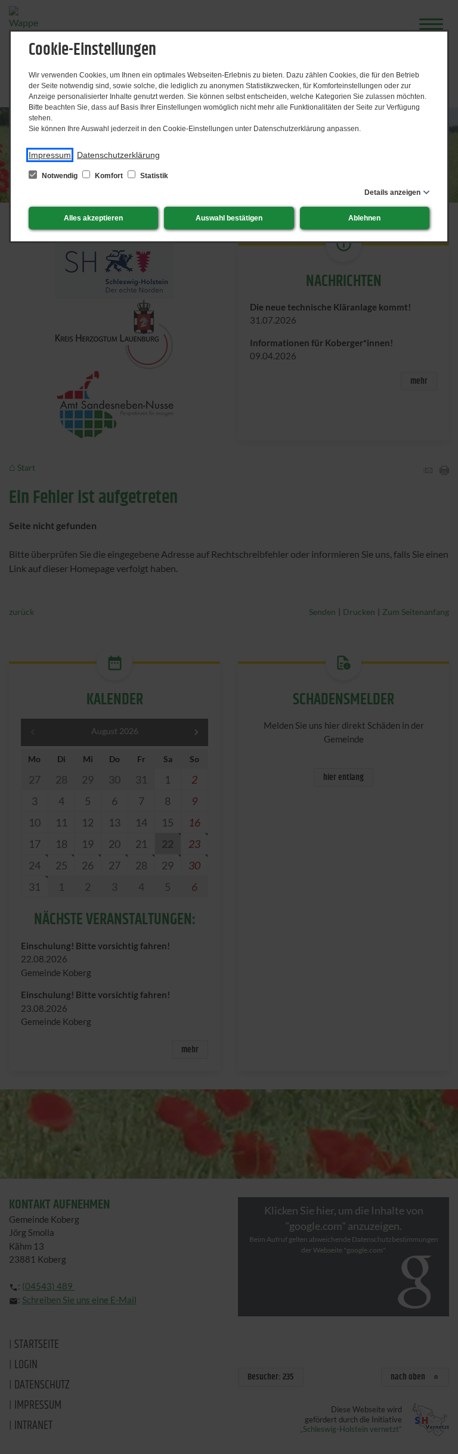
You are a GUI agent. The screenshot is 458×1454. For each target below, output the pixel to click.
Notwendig (59, 176)
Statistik (153, 176)
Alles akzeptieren (93, 218)
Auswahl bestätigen (229, 218)
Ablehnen (364, 218)
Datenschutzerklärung (118, 155)
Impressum (50, 155)
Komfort (109, 176)
